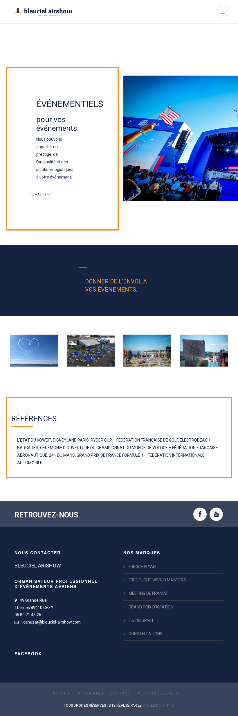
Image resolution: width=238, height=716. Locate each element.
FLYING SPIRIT (141, 620)
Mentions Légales (158, 693)
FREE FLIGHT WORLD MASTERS (157, 580)
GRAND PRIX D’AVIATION (151, 607)
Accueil (62, 693)
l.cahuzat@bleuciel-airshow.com (51, 622)
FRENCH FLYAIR (142, 566)
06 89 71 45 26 (28, 615)
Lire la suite (40, 194)
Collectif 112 (158, 705)
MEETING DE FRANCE (148, 593)
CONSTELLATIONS (146, 633)
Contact (120, 693)
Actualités (90, 693)
